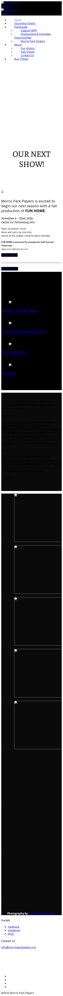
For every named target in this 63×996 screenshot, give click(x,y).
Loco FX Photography (42, 913)
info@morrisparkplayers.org (18, 947)
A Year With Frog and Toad (24, 331)
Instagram (14, 930)
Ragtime (9, 372)
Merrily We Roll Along (20, 310)
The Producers (14, 351)
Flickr (11, 934)
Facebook (13, 927)
